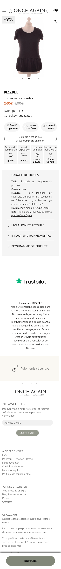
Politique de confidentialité (16, 474)
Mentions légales (11, 470)
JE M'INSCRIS (27, 433)
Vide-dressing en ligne (14, 490)
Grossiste (7, 502)
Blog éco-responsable (14, 494)
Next (56, 138)
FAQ (4, 455)
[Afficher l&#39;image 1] (29, 78)
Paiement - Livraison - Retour (17, 459)
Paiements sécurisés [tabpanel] (35, 368)
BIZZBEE (37, 303)
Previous (4, 138)
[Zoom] (55, 21)
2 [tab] (27, 383)
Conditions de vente (12, 466)
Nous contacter (10, 462)
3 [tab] (32, 383)
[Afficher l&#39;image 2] (32, 78)
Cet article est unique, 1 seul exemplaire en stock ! (30, 139)
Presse (5, 498)
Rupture (30, 561)
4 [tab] (36, 383)
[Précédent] (22, 78)
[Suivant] (38, 78)
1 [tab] (22, 383)
